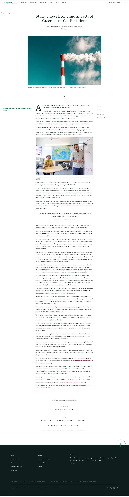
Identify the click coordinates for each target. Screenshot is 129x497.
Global (71, 409)
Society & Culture (61, 409)
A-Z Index (47, 488)
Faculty (52, 420)
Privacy (39, 488)
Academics (33, 2)
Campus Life (43, 2)
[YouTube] (117, 488)
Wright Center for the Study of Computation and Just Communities (64, 430)
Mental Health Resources (44, 462)
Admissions (24, 2)
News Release (81, 420)
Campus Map (14, 470)
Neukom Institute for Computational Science (71, 385)
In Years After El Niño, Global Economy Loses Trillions (61, 481)
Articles (64, 11)
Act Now (73, 463)
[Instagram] (114, 488)
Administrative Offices (16, 459)
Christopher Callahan (65, 203)
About (51, 2)
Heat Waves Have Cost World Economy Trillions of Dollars (32, 481)
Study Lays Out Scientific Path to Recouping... (87, 481)
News (57, 2)
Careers (40, 455)
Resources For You (115, 2)
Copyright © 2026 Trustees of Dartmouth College (22, 488)
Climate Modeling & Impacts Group (57, 307)
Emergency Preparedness (44, 459)
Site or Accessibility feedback (60, 488)
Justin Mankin (59, 130)
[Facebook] (107, 488)
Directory (13, 462)
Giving (64, 2)
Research (44, 420)
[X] (111, 488)
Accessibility (41, 466)
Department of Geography (65, 420)
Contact (12, 455)
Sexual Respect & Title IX (16, 466)
